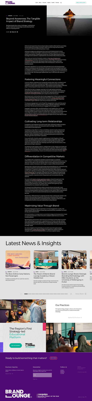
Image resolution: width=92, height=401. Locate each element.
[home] (13, 2)
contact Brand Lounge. (39, 229)
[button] (71, 294)
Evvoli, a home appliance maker (41, 179)
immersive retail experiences (33, 92)
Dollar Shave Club (30, 172)
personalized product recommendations (36, 114)
